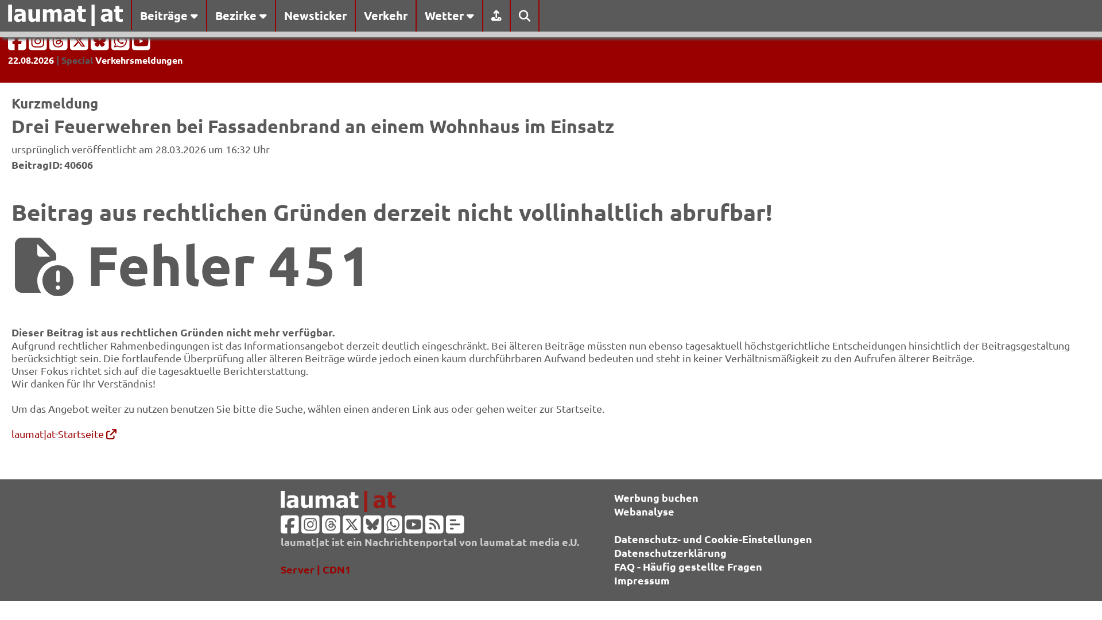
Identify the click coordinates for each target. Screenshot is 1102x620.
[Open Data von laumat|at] (455, 527)
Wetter (446, 15)
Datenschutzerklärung (670, 552)
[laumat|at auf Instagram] (39, 44)
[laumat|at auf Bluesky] (101, 44)
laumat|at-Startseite (58, 434)
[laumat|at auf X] (80, 44)
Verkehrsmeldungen (139, 60)
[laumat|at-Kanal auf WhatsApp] (121, 44)
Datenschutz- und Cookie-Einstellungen (713, 538)
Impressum (642, 580)
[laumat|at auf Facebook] (18, 44)
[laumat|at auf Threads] (59, 44)
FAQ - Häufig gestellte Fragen (688, 566)
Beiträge (165, 15)
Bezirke (237, 15)
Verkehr (386, 15)
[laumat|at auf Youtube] (141, 44)
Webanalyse (644, 511)
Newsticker (315, 15)
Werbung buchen (656, 497)
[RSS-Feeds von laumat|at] (434, 527)
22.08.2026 (31, 60)
